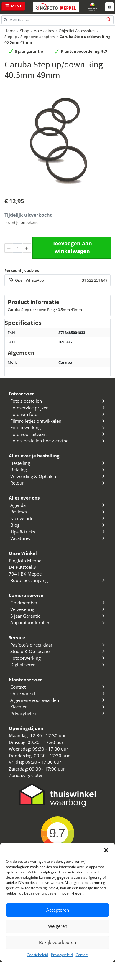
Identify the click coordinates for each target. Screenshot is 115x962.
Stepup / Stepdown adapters (29, 36)
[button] (106, 850)
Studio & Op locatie (30, 651)
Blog (14, 525)
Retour (17, 483)
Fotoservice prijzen (29, 408)
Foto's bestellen (26, 401)
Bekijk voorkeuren (57, 942)
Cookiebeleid (37, 954)
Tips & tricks (22, 532)
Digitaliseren (23, 664)
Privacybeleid (62, 954)
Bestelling (20, 463)
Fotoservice (21, 393)
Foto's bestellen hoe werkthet (40, 441)
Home (9, 30)
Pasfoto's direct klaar (31, 645)
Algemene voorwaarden (34, 700)
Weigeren (57, 926)
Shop (24, 30)
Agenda (18, 505)
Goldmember (23, 603)
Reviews (18, 512)
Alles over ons (24, 497)
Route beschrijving (29, 580)
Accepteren (57, 910)
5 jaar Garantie (25, 616)
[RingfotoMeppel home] (55, 6)
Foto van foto (23, 414)
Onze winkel (22, 693)
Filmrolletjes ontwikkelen (35, 421)
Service (17, 637)
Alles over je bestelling (34, 455)
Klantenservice (25, 679)
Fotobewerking (25, 427)
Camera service (26, 595)
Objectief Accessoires (77, 30)
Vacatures (20, 538)
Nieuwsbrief (22, 518)
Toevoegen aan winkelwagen (72, 247)
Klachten (19, 707)
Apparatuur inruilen (30, 622)
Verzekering (22, 609)
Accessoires (44, 30)
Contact (82, 954)
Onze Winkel (23, 553)
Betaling (18, 469)
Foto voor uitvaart (28, 434)
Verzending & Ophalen (33, 476)
